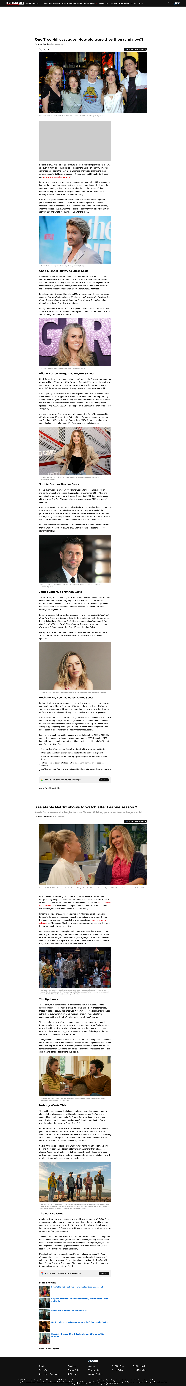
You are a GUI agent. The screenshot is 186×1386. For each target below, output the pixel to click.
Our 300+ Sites (118, 1366)
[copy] (52, 49)
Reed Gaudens (44, 44)
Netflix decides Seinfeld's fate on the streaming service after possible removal (72, 764)
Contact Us (103, 3)
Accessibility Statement (49, 1374)
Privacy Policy (74, 1370)
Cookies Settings (95, 1374)
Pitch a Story (44, 1370)
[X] (172, 3)
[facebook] (168, 3)
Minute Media (27, 1380)
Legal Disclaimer (140, 1370)
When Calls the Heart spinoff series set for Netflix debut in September (73, 753)
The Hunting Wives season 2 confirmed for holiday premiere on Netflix (73, 749)
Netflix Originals (32, 3)
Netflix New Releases (51, 3)
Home (41, 788)
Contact (91, 1366)
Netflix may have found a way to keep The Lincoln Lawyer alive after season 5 (76, 770)
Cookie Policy (117, 1370)
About (41, 1366)
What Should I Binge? (127, 3)
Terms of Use (94, 1370)
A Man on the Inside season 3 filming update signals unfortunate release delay (74, 758)
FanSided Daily (139, 1366)
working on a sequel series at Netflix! (58, 177)
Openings (72, 1366)
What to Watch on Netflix (72, 3)
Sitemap (113, 3)
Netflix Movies (89, 3)
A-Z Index (72, 1374)
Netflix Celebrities (53, 788)
